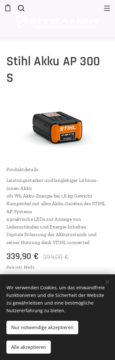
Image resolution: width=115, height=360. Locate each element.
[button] (20, 8)
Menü (107, 8)
